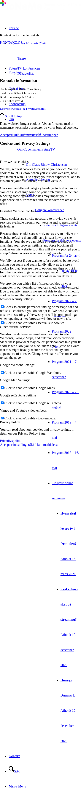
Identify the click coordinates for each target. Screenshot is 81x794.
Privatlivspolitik (10, 441)
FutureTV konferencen (24, 68)
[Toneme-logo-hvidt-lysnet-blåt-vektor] (40, 9)
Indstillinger (49, 135)
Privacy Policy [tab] (10, 422)
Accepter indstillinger (14, 445)
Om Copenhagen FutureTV (36, 149)
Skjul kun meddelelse (26, 135)
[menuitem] (53, 164)
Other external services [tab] (15, 327)
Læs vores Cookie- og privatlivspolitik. (23, 108)
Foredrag (15, 72)
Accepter (6, 135)
